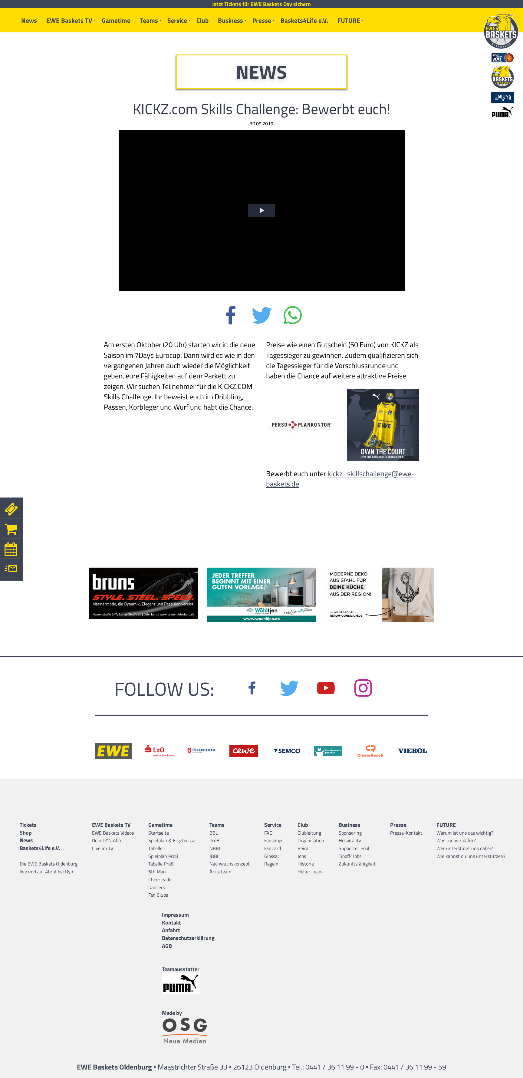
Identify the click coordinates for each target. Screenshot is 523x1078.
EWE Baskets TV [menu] (69, 20)
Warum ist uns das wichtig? (464, 832)
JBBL (214, 856)
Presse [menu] (261, 20)
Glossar (271, 856)
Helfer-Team (310, 871)
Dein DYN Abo (106, 840)
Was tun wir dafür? (456, 840)
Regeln (271, 863)
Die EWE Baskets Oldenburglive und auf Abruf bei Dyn (48, 867)
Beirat (304, 848)
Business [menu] (230, 20)
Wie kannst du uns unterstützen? (470, 856)
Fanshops (273, 840)
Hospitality (350, 840)
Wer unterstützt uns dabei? (464, 848)
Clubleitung (309, 832)
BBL (213, 832)
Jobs (302, 856)
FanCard (272, 848)
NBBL (215, 848)
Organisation (311, 840)
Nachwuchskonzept (229, 863)
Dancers (156, 887)
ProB (214, 840)
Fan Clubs (158, 894)
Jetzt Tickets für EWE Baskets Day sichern (261, 4)
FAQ (268, 832)
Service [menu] (177, 20)
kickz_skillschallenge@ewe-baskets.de (340, 478)
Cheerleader (160, 879)
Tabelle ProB (161, 863)
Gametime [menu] (116, 20)
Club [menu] (202, 20)
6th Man (157, 871)
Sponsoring (350, 832)
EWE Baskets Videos (113, 832)
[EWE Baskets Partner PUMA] (188, 983)
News (29, 20)
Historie (306, 863)
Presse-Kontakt (406, 832)
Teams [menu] (149, 20)
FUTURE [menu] (348, 20)
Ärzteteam (220, 871)
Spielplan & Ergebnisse (171, 840)
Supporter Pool (354, 848)
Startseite (158, 832)
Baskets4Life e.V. (304, 20)
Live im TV (102, 848)
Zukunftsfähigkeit (357, 863)
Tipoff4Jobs (350, 856)
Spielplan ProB (163, 856)
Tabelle (155, 848)
